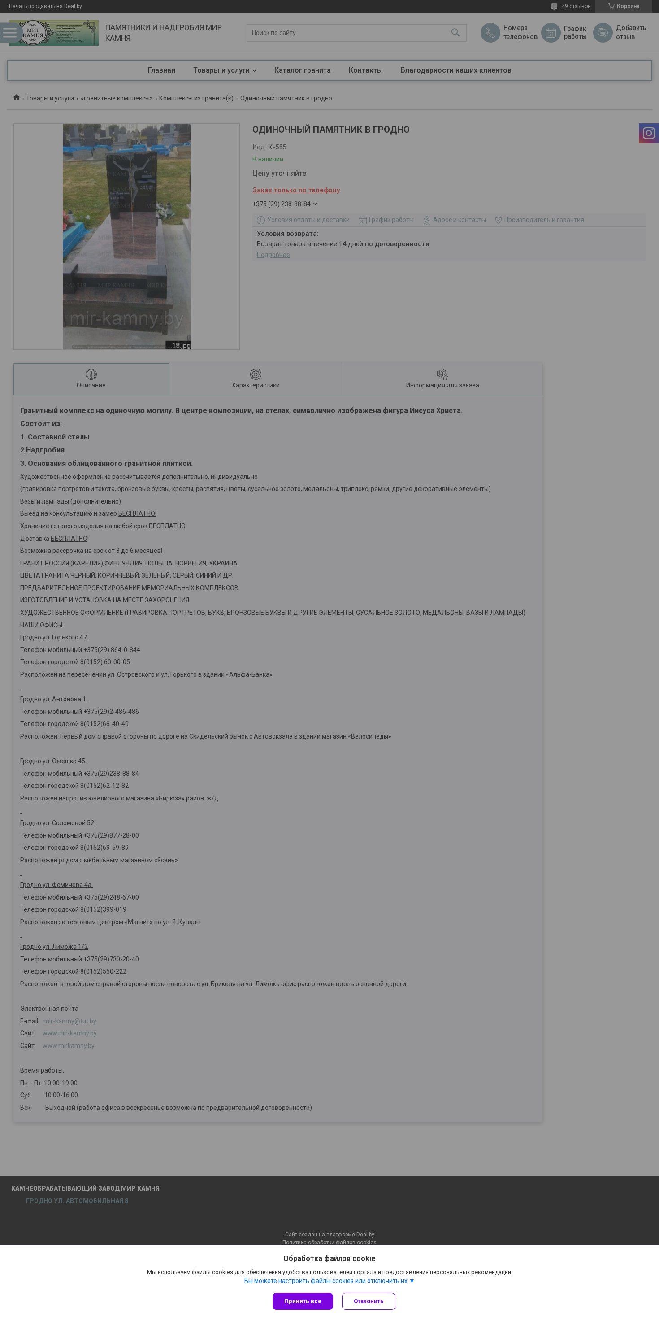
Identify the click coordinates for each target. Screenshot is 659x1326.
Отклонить (369, 1301)
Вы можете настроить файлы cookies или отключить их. (326, 1280)
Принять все (302, 1301)
